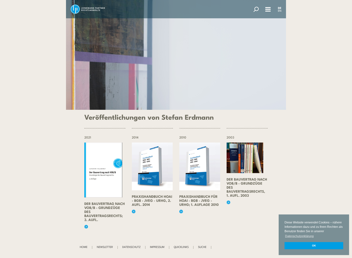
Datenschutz (131, 247)
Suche (202, 247)
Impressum (157, 247)
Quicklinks (181, 247)
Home (83, 247)
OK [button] (314, 245)
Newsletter (105, 247)
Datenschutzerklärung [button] (299, 236)
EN (279, 11)
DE (279, 8)
